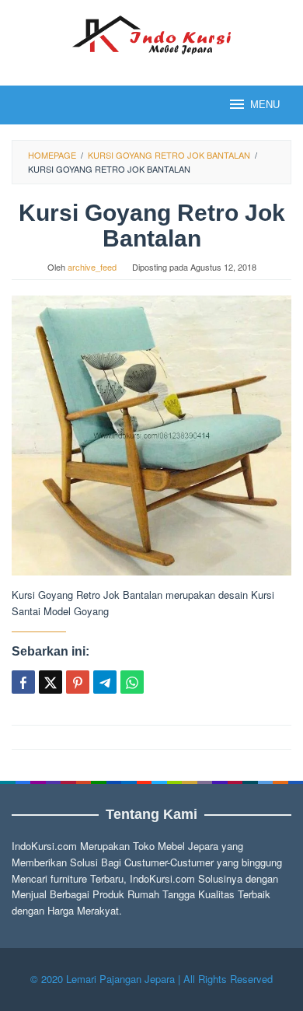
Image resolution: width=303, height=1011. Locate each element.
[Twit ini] (50, 682)
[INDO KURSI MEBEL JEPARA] (151, 33)
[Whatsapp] (132, 682)
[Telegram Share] (105, 682)
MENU (265, 104)
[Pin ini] (77, 682)
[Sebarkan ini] (23, 682)
